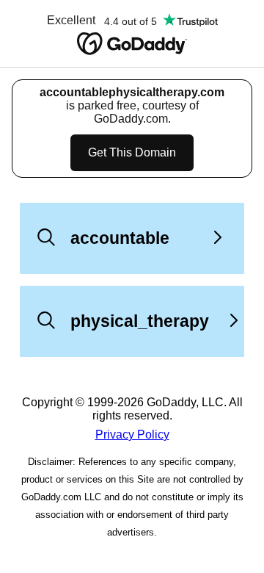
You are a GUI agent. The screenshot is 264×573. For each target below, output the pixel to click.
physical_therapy (139, 321)
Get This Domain (132, 152)
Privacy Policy (132, 434)
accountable (119, 238)
